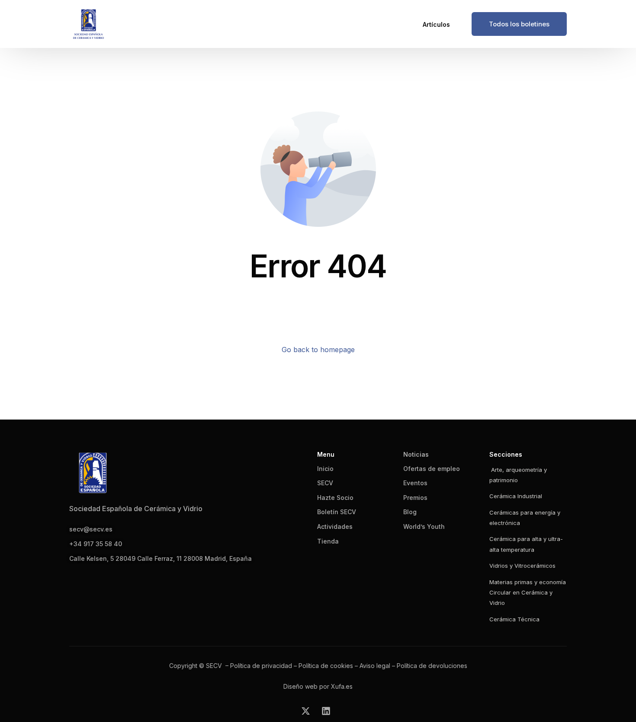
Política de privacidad (261, 665)
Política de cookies (326, 665)
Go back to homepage (318, 349)
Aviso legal (375, 665)
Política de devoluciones (432, 665)
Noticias (416, 454)
